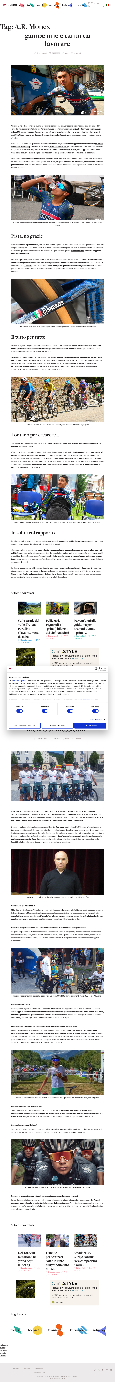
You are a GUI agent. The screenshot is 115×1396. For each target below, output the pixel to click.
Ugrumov (69, 814)
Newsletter (27, 1369)
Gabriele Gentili (81, 636)
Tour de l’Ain (71, 150)
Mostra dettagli (96, 719)
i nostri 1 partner (20, 681)
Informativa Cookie (39, 1372)
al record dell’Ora (77, 251)
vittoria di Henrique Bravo (58, 147)
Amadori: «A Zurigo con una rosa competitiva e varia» (85, 1259)
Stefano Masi (80, 1268)
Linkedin (89, 6)
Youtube (98, 3)
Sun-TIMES (61, 1378)
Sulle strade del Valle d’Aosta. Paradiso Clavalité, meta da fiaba (28, 629)
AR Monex (28, 265)
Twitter (92, 3)
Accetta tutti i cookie (90, 726)
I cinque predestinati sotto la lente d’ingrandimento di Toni (57, 1261)
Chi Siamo (16, 1369)
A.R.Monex (80, 827)
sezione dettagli (87, 699)
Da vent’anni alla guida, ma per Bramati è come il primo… (85, 627)
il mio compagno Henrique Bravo (58, 360)
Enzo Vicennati (42, 53)
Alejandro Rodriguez (81, 129)
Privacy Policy (39, 1369)
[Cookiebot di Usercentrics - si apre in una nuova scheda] (96, 669)
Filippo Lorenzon (26, 640)
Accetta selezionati (57, 726)
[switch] (45, 711)
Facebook (95, 3)
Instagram (89, 3)
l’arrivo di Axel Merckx (54, 559)
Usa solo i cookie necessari (24, 726)
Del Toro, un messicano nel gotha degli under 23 (27, 1259)
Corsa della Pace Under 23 (49, 811)
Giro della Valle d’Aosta (68, 345)
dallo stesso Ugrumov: (64, 135)
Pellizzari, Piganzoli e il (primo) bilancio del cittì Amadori (57, 627)
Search (102, 5)
